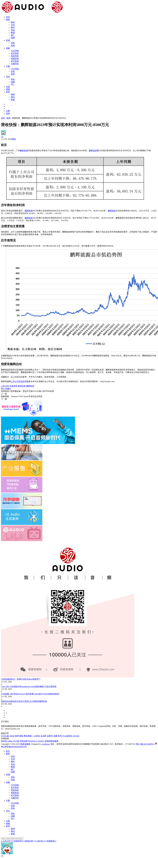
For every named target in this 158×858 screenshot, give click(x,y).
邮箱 (13, 100)
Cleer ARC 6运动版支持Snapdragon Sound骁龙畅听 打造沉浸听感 (28, 686)
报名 (13, 79)
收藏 (8, 389)
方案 (8, 66)
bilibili (11, 736)
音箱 (13, 45)
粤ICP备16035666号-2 (145, 744)
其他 (13, 74)
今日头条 (5, 736)
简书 (60, 736)
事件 (13, 27)
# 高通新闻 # (50, 841)
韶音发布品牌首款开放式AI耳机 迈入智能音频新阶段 (24, 701)
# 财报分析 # (29, 841)
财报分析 (22, 386)
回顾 (13, 82)
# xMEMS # (40, 841)
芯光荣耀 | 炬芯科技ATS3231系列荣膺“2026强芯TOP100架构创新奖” (30, 694)
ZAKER (76, 736)
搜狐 (21, 736)
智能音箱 (15, 58)
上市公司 (15, 381)
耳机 (13, 43)
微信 (13, 97)
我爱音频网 (25, 744)
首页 (8, 17)
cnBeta (10, 741)
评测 (8, 40)
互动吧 (43, 736)
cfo (2, 137)
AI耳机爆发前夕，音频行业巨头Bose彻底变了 (21, 679)
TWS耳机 (15, 51)
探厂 (13, 35)
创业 (13, 30)
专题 (8, 87)
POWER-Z (32, 741)
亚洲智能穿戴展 (51, 741)
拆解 (8, 48)
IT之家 (16, 741)
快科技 (4, 741)
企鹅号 (50, 736)
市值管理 (23, 381)
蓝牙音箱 (15, 61)
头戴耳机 (15, 64)
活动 (8, 77)
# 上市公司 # (6, 841)
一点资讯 (36, 736)
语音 (13, 71)
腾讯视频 (28, 736)
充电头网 (24, 741)
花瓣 (55, 736)
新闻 (8, 20)
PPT (12, 84)
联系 (8, 92)
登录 (8, 113)
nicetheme (45, 744)
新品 (13, 22)
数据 (13, 33)
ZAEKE (40, 741)
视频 (8, 89)
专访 (13, 25)
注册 (8, 111)
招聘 (13, 38)
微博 (13, 94)
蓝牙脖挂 (15, 53)
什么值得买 (67, 736)
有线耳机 (15, 56)
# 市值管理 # (17, 841)
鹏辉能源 (24, 150)
